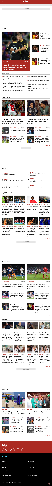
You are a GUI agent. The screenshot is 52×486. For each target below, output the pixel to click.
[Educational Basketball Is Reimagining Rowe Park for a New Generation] (30, 429)
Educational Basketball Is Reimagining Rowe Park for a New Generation (42, 430)
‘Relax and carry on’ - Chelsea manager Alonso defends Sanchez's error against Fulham (7, 231)
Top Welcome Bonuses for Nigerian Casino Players (40, 186)
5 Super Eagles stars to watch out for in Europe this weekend (45, 62)
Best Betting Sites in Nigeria (9, 174)
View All (46, 145)
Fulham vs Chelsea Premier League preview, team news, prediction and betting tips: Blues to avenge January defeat (42, 296)
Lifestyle (4, 330)
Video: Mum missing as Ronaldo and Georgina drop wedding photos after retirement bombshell (7, 359)
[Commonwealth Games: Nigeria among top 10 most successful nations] (38, 400)
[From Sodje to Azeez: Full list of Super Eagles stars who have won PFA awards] (5, 139)
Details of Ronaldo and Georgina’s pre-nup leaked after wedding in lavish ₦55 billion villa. (44, 359)
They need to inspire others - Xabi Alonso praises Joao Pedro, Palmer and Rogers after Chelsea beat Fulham (44, 232)
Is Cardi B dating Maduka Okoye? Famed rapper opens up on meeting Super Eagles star (38, 121)
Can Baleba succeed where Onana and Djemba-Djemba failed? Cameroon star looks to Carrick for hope (44, 210)
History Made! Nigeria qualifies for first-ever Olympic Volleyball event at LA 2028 (13, 413)
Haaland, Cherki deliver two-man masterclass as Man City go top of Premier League (14, 67)
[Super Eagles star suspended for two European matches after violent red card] (30, 130)
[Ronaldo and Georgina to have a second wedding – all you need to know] (44, 325)
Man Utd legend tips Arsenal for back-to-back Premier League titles (19, 231)
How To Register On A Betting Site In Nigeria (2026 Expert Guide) (40, 180)
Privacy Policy (5, 470)
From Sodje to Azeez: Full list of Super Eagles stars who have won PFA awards (17, 139)
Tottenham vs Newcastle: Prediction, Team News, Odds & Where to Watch (12, 285)
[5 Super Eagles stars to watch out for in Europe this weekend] (35, 63)
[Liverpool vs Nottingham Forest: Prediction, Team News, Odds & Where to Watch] (38, 272)
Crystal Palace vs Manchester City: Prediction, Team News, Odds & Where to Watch (17, 295)
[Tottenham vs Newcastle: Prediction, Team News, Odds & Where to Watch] (13, 272)
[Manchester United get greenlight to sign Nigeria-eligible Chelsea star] (35, 50)
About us (4, 467)
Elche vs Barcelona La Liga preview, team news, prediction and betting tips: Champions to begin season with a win (17, 308)
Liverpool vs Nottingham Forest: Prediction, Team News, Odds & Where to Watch (38, 286)
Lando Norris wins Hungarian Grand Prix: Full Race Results (42, 420)
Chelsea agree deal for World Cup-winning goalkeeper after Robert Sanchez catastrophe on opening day (7, 210)
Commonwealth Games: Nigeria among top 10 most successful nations (38, 413)
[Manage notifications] (49, 484)
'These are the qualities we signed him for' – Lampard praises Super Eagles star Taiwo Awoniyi (19, 209)
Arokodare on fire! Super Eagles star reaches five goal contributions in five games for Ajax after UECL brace (12, 121)
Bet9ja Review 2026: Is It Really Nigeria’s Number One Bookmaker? (13, 187)
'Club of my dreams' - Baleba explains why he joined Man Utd (32, 208)
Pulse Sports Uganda (33, 475)
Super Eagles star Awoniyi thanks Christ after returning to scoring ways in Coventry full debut (42, 140)
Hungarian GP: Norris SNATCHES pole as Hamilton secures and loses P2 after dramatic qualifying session (17, 431)
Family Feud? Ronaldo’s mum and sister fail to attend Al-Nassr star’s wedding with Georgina (32, 360)
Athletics (30, 459)
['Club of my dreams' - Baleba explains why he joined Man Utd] (32, 199)
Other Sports (5, 409)
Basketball (4, 461)
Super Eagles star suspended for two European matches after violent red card (42, 130)
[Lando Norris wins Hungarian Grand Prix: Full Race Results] (30, 420)
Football (5, 61)
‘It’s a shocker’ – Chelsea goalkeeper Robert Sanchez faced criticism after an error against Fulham (32, 232)
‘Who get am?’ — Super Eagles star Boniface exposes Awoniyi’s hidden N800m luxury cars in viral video (32, 336)
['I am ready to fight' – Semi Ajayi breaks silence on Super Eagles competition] (5, 130)
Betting (6, 173)
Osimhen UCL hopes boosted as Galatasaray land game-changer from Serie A (45, 37)
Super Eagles (5, 117)
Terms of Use (31, 467)
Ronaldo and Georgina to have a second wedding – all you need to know (44, 335)
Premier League (5, 204)
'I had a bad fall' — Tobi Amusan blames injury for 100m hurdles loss (16, 421)
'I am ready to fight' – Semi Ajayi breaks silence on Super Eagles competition (17, 130)
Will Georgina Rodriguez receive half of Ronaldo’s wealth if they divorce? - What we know (19, 360)
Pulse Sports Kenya (6, 475)
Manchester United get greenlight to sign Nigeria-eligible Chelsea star (45, 49)
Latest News (4, 5)
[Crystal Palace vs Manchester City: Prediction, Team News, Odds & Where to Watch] (5, 295)
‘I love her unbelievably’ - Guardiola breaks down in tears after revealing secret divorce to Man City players (19, 337)
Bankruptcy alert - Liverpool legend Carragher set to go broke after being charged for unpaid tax (7, 336)
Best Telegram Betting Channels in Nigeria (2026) (14, 180)
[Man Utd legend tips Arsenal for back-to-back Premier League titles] (19, 221)
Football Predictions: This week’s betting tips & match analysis (39, 174)
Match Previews (5, 281)
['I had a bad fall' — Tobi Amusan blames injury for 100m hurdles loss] (5, 420)
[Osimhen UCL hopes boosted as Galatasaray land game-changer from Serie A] (35, 37)
